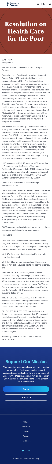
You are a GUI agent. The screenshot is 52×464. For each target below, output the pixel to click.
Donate (50, 3)
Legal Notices (26, 441)
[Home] (13, 4)
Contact (26, 431)
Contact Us (26, 397)
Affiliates (26, 422)
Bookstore (26, 427)
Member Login (43, 4)
